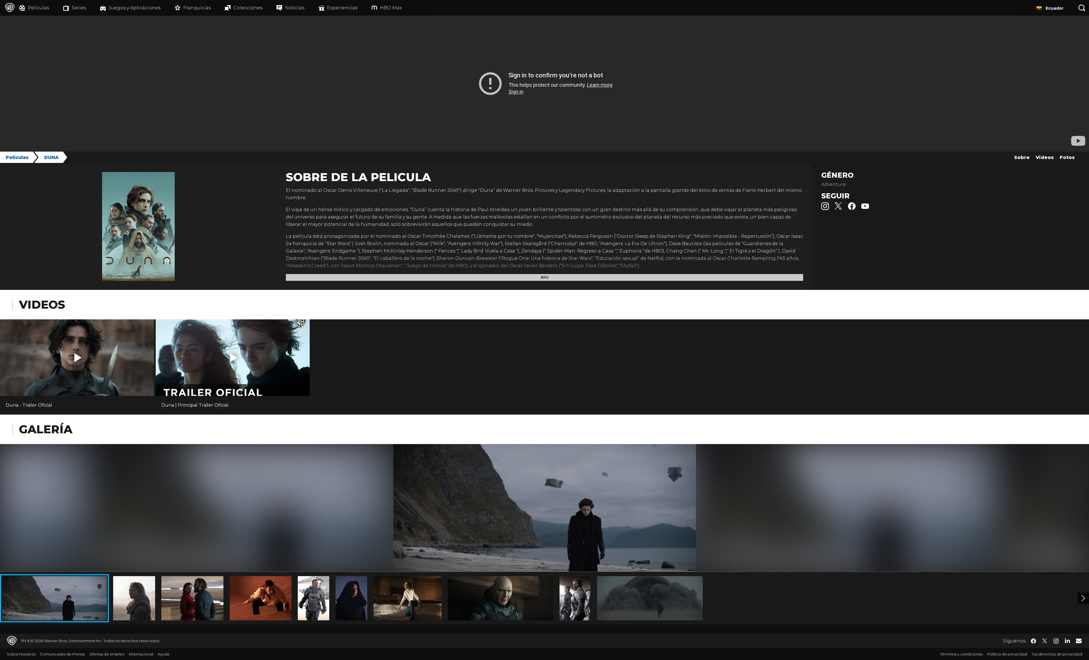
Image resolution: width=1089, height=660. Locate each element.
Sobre (1022, 157)
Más (544, 277)
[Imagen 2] (1083, 598)
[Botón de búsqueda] (1082, 8)
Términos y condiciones (961, 654)
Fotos (1067, 157)
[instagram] (825, 208)
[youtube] (865, 208)
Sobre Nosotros (21, 654)
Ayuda (163, 654)
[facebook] (852, 208)
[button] (78, 357)
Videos (1045, 157)
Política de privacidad (1007, 654)
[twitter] (838, 208)
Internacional (141, 654)
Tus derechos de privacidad (1057, 654)
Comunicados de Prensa (62, 654)
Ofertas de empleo (106, 654)
